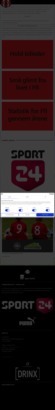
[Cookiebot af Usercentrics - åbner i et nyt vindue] (47, 194)
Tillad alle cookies (45, 214)
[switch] (21, 210)
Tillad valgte (27, 214)
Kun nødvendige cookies (10, 214)
